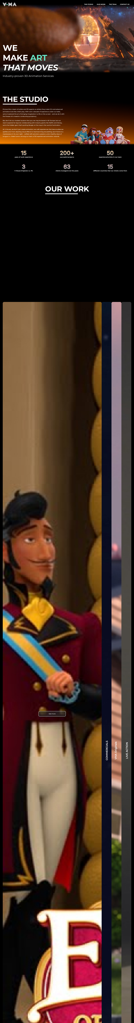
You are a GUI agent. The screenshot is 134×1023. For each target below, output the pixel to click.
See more (52, 714)
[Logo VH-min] (9, 3)
